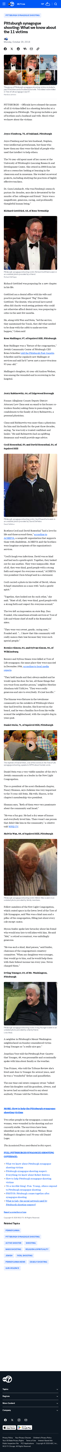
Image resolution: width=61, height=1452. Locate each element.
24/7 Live (21, 4)
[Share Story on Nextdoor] (24, 48)
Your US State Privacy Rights (13, 1440)
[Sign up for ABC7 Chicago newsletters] (26, 1420)
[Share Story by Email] (31, 48)
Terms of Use (31, 1440)
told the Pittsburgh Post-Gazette (37, 352)
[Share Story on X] (11, 48)
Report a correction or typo (15, 1212)
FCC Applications (27, 1443)
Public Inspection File (11, 1443)
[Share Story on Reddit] (18, 48)
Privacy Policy (8, 1438)
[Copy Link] (37, 48)
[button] (4, 4)
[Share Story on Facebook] (5, 48)
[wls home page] (7, 1379)
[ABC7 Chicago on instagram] (19, 1420)
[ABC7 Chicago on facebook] (5, 1420)
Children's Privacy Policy (42, 1438)
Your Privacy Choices (23, 1438)
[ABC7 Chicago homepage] (11, 4)
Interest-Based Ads (45, 1440)
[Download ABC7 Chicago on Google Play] (24, 1427)
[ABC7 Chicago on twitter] (12, 1420)
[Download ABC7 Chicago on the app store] (9, 1427)
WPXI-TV (13, 826)
